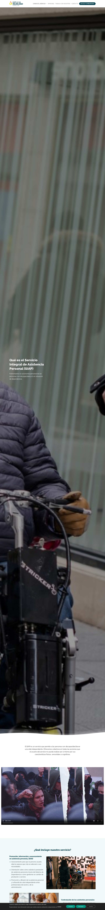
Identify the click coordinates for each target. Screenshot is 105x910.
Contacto (74, 3)
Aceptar (71, 906)
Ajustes (91, 906)
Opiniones (51, 3)
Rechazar (80, 906)
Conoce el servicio (39, 3)
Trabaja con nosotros (62, 3)
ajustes (59, 906)
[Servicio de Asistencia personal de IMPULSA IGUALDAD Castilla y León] (17, 3)
